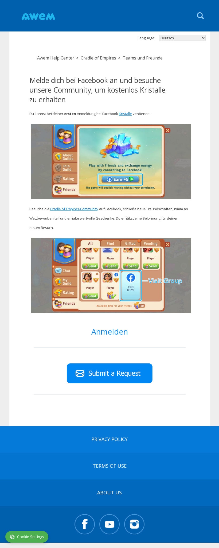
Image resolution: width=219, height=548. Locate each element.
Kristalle (125, 113)
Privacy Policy (109, 439)
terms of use (110, 465)
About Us (109, 492)
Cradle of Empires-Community (74, 209)
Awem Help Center (55, 58)
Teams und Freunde (143, 58)
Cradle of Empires (98, 58)
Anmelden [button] (109, 331)
